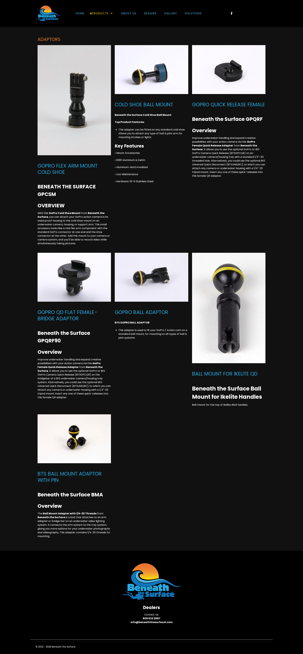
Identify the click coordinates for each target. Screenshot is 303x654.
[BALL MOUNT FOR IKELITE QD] (228, 308)
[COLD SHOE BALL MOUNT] (151, 69)
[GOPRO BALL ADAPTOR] (151, 277)
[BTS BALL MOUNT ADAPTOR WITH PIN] (74, 439)
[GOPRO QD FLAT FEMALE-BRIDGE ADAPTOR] (74, 277)
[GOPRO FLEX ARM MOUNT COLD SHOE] (74, 100)
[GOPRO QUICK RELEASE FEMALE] (228, 69)
